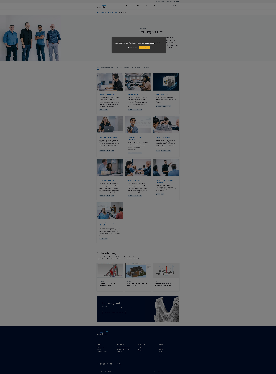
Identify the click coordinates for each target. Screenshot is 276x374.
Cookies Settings (132, 47)
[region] (139, 45)
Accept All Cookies (144, 47)
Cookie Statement (149, 43)
